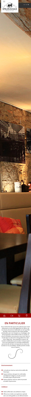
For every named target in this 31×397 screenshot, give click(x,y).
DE (24, 4)
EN (26, 4)
